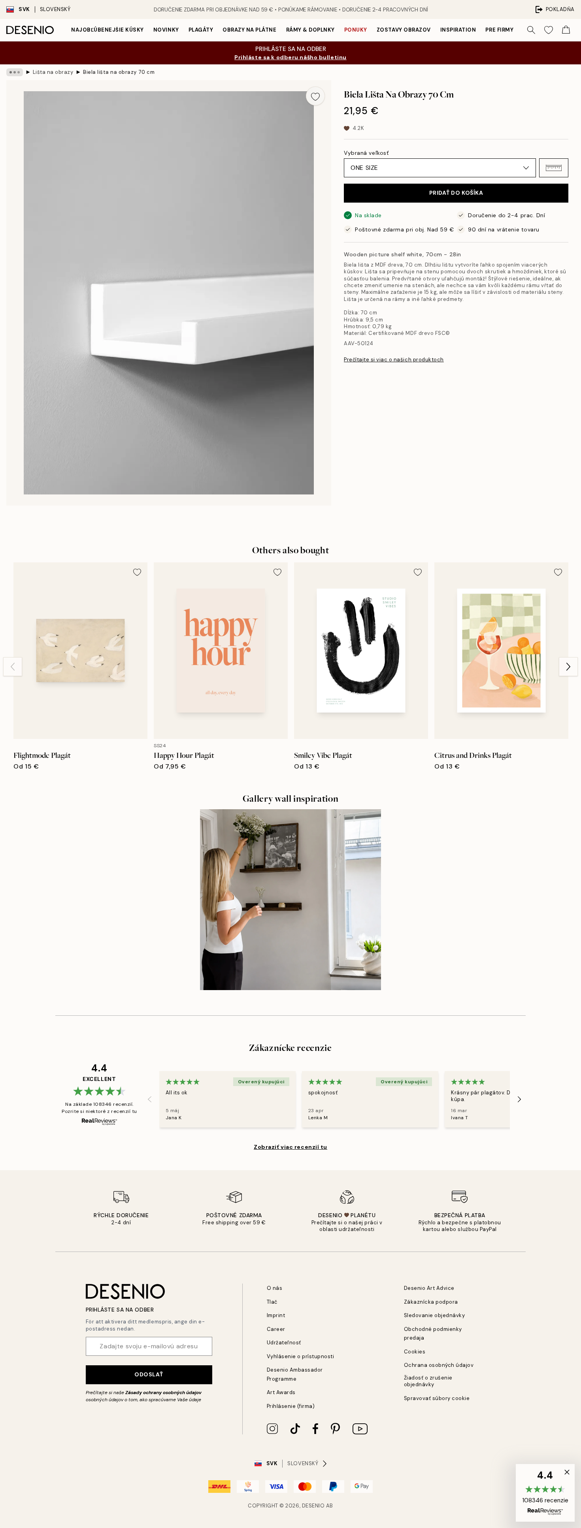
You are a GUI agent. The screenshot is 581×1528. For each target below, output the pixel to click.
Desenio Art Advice (429, 1288)
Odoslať (148, 1374)
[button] (553, 167)
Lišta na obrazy (53, 72)
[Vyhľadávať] (531, 30)
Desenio (313, 1505)
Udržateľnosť (284, 1342)
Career (276, 1329)
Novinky (166, 29)
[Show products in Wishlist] (548, 30)
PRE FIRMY (499, 29)
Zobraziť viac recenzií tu (290, 1146)
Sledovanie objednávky (434, 1315)
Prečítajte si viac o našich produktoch (394, 359)
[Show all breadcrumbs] (14, 72)
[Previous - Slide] (12, 666)
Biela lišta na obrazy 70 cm (119, 72)
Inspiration (458, 29)
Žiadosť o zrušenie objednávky (428, 1381)
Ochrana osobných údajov (439, 1365)
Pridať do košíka (456, 192)
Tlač (272, 1302)
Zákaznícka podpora (431, 1302)
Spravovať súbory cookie (437, 1398)
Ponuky (355, 29)
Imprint (276, 1315)
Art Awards (281, 1392)
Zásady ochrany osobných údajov (163, 1392)
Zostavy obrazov (404, 29)
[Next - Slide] (568, 666)
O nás (275, 1288)
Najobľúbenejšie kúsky (107, 29)
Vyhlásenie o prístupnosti (300, 1356)
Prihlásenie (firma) (291, 1406)
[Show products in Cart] (566, 30)
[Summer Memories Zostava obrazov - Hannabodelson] (290, 899)
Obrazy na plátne (249, 29)
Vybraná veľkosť (366, 152)
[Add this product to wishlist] (315, 95)
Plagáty (201, 29)
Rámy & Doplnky (310, 29)
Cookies (415, 1351)
